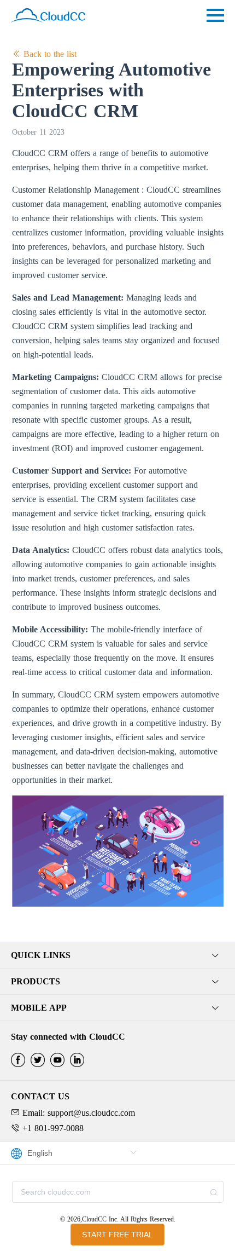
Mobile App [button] (39, 1007)
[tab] (117, 955)
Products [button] (35, 981)
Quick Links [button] (40, 955)
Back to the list (49, 54)
